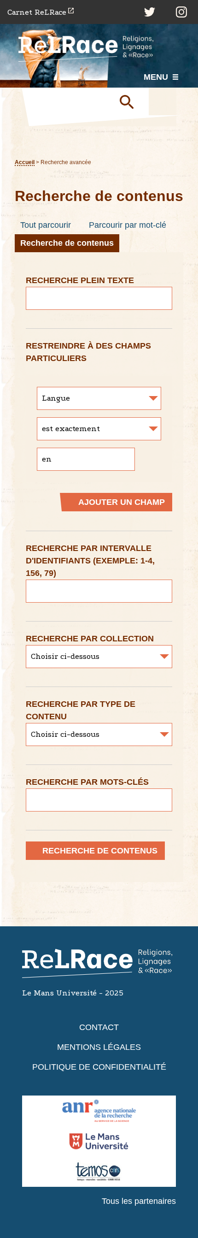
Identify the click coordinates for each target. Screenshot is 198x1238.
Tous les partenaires (139, 1201)
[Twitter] (149, 12)
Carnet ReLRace (36, 12)
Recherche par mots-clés (87, 782)
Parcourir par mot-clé (127, 225)
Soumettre (130, 101)
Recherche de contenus (67, 243)
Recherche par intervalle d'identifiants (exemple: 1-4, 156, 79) (90, 561)
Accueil (25, 162)
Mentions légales (99, 1047)
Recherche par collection (90, 638)
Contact (99, 1027)
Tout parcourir (45, 225)
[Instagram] (181, 12)
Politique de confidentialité (99, 1067)
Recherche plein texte (80, 280)
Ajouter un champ (121, 502)
